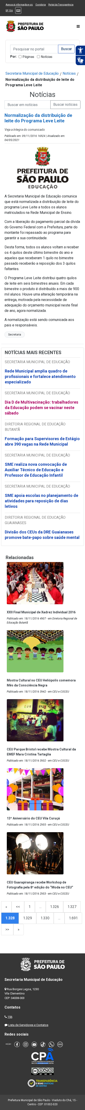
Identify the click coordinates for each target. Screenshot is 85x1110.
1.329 (27, 918)
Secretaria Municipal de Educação (32, 73)
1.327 (72, 907)
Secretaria (14, 334)
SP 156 (9, 10)
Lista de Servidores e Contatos (28, 1025)
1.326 (54, 907)
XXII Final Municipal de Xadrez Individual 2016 (41, 612)
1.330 (45, 918)
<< (18, 907)
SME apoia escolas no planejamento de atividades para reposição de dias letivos (41, 501)
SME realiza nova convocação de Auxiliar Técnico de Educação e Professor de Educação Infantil (36, 470)
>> (7, 929)
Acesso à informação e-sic (19, 4)
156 (9, 1017)
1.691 (73, 918)
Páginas (28, 56)
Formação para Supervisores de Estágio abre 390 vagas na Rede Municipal (42, 441)
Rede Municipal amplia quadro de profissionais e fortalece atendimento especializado (40, 376)
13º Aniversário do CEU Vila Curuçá (33, 818)
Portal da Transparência (60, 4)
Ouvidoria (40, 4)
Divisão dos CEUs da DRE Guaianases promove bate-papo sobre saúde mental (42, 535)
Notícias (46, 56)
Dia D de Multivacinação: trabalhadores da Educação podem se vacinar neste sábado (41, 407)
